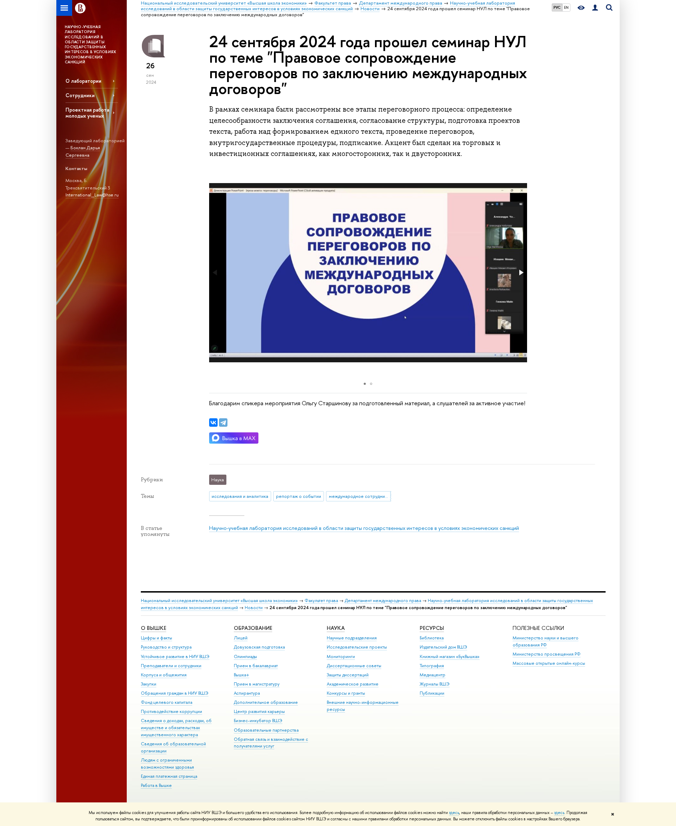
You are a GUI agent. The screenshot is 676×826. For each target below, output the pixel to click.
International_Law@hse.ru (92, 195)
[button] (520, 272)
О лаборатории (83, 80)
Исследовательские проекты (357, 647)
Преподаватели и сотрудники (171, 666)
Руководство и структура (166, 647)
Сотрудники (80, 95)
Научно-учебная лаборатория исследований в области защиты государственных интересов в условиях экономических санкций (364, 528)
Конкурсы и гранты (346, 693)
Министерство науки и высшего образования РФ (545, 641)
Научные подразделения (352, 638)
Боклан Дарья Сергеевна (82, 151)
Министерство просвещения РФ (547, 654)
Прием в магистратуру (257, 684)
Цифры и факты (156, 638)
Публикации (432, 693)
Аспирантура (247, 693)
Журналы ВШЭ (435, 684)
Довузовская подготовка (259, 647)
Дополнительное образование (266, 702)
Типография (432, 666)
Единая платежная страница (169, 776)
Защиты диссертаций (348, 675)
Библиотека (432, 638)
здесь (454, 812)
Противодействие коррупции (171, 711)
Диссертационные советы (354, 666)
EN (566, 7)
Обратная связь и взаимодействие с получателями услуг (271, 742)
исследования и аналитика (240, 496)
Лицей (241, 638)
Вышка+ (241, 675)
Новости (254, 608)
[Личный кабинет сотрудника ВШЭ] (595, 8)
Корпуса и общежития (164, 675)
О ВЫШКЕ (153, 628)
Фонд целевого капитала (166, 702)
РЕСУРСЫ (432, 628)
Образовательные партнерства (266, 730)
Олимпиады (245, 656)
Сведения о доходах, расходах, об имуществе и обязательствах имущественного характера (176, 728)
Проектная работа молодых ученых (87, 112)
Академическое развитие (352, 684)
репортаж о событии (298, 496)
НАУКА (336, 628)
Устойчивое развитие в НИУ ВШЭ (175, 656)
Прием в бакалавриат (256, 666)
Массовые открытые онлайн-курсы (549, 663)
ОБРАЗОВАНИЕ (253, 628)
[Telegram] (223, 422)
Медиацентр (432, 675)
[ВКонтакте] (213, 422)
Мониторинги (341, 656)
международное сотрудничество (360, 496)
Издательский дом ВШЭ (443, 647)
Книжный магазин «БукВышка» (450, 656)
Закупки (148, 684)
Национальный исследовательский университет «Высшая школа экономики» (219, 600)
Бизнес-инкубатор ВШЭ (258, 721)
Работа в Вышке (156, 785)
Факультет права (321, 600)
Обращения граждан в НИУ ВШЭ (174, 693)
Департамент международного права (383, 600)
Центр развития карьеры (259, 711)
